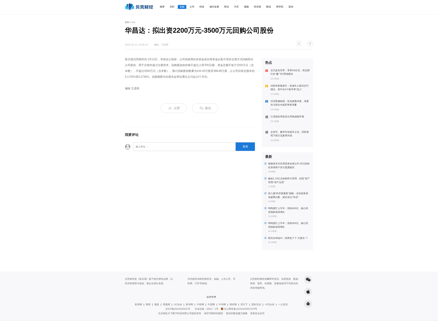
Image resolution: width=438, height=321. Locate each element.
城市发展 (214, 6)
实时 (172, 6)
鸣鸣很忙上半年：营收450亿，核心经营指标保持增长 (288, 210)
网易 (148, 304)
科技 (201, 6)
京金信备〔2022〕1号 (206, 308)
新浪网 (138, 304)
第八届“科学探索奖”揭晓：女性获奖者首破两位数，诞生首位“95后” (288, 195)
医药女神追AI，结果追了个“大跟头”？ (288, 238)
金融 (182, 6)
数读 (268, 6)
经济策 (257, 6)
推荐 (162, 6)
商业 (226, 6)
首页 (127, 22)
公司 (192, 6)
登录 (245, 146)
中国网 (211, 304)
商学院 (279, 6)
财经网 (233, 304)
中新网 (200, 304)
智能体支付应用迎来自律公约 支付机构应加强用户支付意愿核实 (289, 165)
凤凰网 (166, 304)
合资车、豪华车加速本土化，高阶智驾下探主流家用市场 (289, 134)
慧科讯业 (256, 304)
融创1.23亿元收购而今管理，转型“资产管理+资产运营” (289, 180)
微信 (207, 108)
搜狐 (156, 304)
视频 (246, 6)
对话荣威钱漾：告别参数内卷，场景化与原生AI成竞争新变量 (289, 103)
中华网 (222, 304)
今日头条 (269, 304)
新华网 (189, 304)
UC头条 (178, 304)
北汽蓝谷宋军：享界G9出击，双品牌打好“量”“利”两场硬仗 (290, 72)
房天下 (244, 304)
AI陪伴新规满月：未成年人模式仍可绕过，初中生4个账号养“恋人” (289, 87)
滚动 (290, 6)
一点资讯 (283, 304)
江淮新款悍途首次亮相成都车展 (287, 116)
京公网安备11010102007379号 (240, 308)
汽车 (236, 6)
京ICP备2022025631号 (177, 308)
